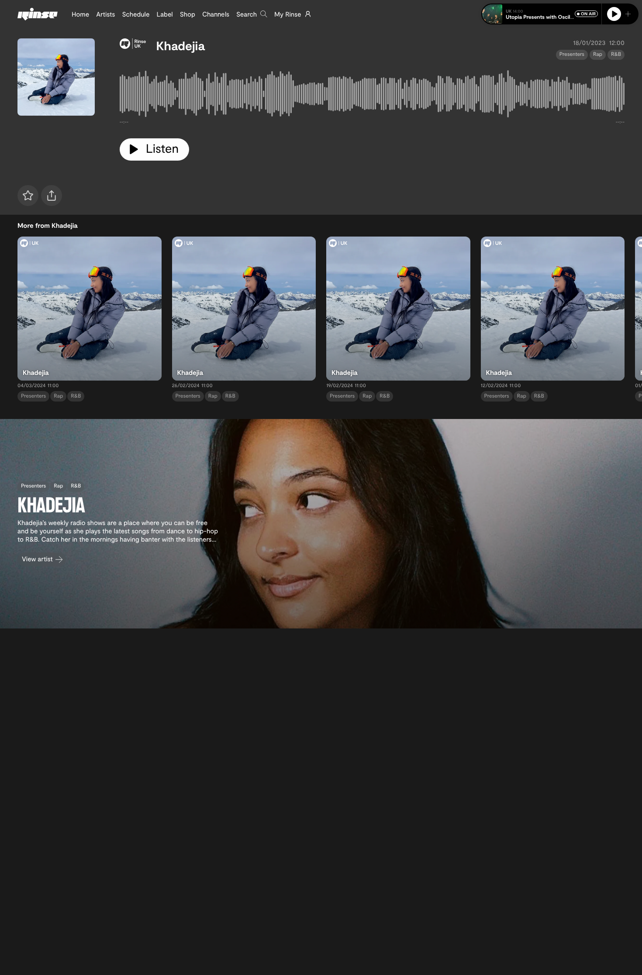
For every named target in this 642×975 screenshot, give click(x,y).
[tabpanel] (372, 95)
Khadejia (180, 45)
